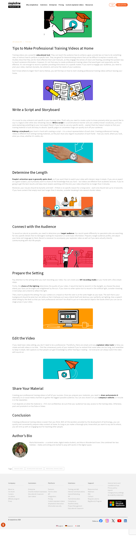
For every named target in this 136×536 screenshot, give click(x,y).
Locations (11, 496)
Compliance (72, 501)
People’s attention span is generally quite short (32, 179)
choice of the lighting (30, 286)
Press (10, 501)
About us (11, 489)
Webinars (91, 492)
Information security (54, 506)
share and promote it (109, 395)
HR (69, 496)
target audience (67, 233)
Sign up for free (122, 5)
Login (112, 5)
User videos (32, 496)
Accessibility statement (115, 495)
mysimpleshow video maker (34, 468)
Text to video (52, 492)
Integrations (52, 496)
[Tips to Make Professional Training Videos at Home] (68, 24)
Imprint (110, 490)
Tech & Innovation (74, 499)
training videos (18, 468)
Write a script (58, 122)
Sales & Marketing (74, 494)
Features (51, 489)
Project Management (75, 506)
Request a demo (93, 499)
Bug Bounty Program (95, 501)
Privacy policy (112, 488)
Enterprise (31, 489)
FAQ (89, 494)
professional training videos (54, 468)
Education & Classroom (36, 494)
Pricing (50, 499)
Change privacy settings (116, 493)
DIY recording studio (88, 280)
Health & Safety (73, 504)
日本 (78, 526)
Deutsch (70, 526)
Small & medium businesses (37, 492)
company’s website (106, 397)
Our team (11, 492)
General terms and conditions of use (114, 484)
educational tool (43, 55)
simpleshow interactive (56, 504)
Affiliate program (13, 499)
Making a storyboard (20, 131)
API (49, 494)
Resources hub (93, 489)
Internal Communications (76, 492)
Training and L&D (73, 489)
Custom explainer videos (56, 501)
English (60, 526)
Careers (11, 494)
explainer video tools (105, 345)
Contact (90, 496)
